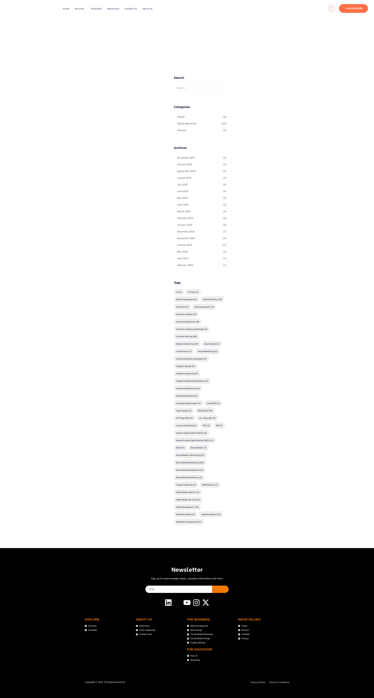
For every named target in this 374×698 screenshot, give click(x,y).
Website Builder (185, 514)
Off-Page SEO (184, 417)
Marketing (205, 410)
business (182, 306)
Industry (181, 130)
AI (179, 291)
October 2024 (184, 244)
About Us (147, 8)
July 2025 (182, 184)
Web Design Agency (187, 492)
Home (66, 8)
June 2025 (182, 191)
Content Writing (186, 336)
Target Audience (186, 484)
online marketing (186, 425)
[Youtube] (187, 602)
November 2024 (186, 238)
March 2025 (183, 211)
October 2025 (184, 164)
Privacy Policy (258, 682)
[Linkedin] (168, 602)
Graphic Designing (187, 373)
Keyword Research (187, 395)
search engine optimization (191, 432)
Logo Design (184, 410)
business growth (204, 306)
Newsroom (113, 8)
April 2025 (183, 204)
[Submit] (220, 589)
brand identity (212, 299)
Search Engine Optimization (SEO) (194, 440)
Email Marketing (208, 351)
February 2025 (185, 218)
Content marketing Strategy (192, 328)
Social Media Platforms (189, 477)
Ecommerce (211, 343)
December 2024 (186, 231)
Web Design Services (188, 499)
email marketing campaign (191, 358)
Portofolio (96, 8)
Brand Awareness (186, 299)
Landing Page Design (188, 403)
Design (181, 116)
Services (79, 8)
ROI (219, 425)
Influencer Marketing (188, 388)
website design (211, 514)
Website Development (188, 521)
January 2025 (184, 224)
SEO (180, 447)
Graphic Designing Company (192, 380)
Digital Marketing (186, 123)
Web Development (187, 506)
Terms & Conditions (279, 682)
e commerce (184, 351)
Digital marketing (187, 343)
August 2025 (184, 177)
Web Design (210, 484)
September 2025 (186, 171)
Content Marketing (187, 321)
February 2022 (185, 265)
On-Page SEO (207, 417)
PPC (206, 425)
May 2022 (182, 251)
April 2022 (182, 258)
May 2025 (182, 197)
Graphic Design (185, 366)
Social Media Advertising (190, 454)
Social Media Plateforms (189, 469)
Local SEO (213, 403)
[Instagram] (196, 602)
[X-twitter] (205, 602)
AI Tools (193, 291)
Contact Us (130, 8)
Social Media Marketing (190, 462)
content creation (186, 314)
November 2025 (186, 157)
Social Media (199, 447)
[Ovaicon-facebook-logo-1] (177, 602)
